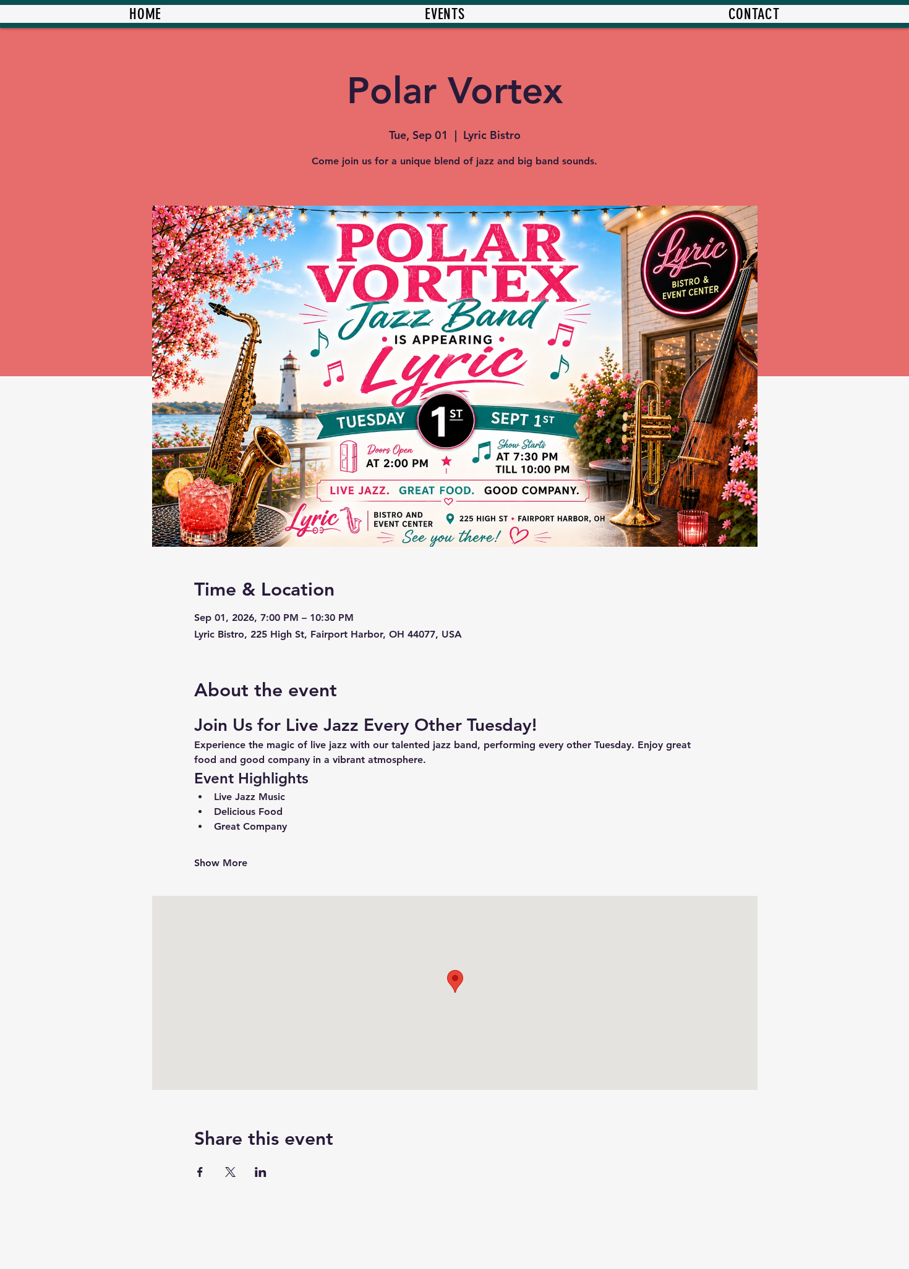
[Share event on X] (230, 1172)
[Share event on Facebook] (200, 1172)
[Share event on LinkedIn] (261, 1172)
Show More (220, 863)
